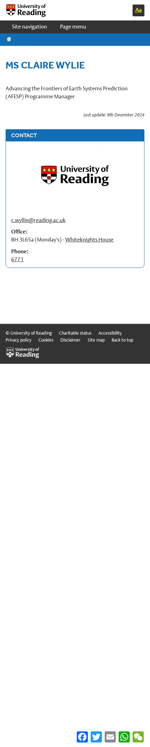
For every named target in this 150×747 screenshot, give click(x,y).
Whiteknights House (89, 239)
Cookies (45, 340)
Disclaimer (70, 340)
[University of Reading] (32, 10)
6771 (17, 259)
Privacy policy (18, 340)
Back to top (122, 340)
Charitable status (75, 333)
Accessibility (110, 333)
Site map (96, 340)
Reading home (9, 39)
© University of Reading (29, 333)
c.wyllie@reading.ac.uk (38, 220)
